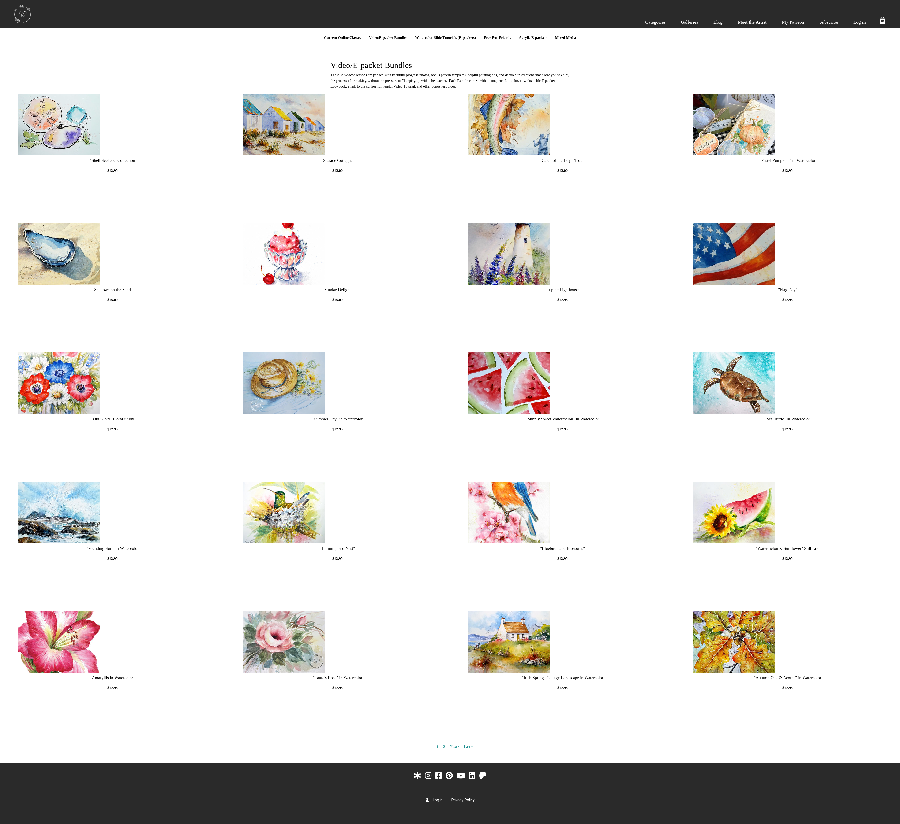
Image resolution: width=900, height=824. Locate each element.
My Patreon (793, 22)
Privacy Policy (463, 800)
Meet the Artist (752, 22)
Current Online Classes (342, 38)
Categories (655, 22)
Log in (859, 22)
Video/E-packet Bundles (388, 38)
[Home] (22, 14)
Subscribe (828, 22)
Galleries (689, 22)
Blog (718, 22)
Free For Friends (497, 38)
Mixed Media (565, 38)
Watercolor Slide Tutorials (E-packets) (445, 38)
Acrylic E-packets (533, 38)
